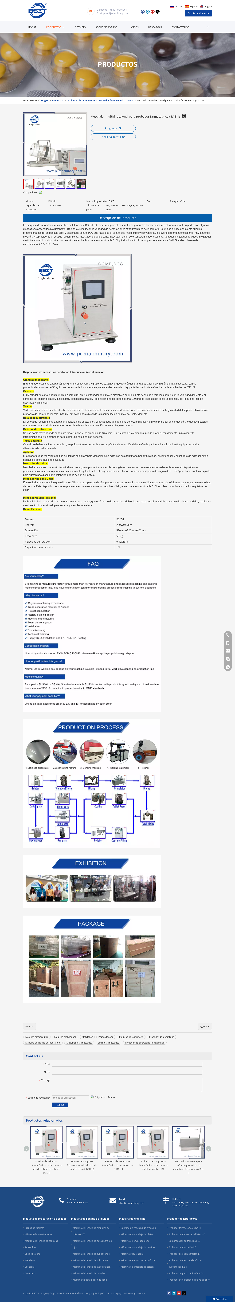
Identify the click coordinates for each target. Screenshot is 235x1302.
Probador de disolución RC (182, 1247)
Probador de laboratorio (161, 1036)
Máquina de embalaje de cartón (137, 1266)
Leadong (130, 1293)
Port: (149, 201)
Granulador (30, 1273)
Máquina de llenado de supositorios (91, 1253)
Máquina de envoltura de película (138, 1260)
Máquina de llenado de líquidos (90, 1218)
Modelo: (30, 201)
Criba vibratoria (32, 1253)
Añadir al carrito (111, 137)
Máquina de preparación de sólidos (44, 1218)
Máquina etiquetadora (132, 1253)
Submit (60, 1104)
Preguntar (111, 128)
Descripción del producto (117, 218)
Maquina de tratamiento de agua (90, 1279)
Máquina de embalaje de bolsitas (138, 1247)
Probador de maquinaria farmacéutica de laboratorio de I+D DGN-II (118, 1165)
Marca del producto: (96, 201)
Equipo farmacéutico (108, 1042)
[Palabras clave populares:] (208, 27)
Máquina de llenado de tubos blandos (92, 1266)
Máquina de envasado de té (135, 1240)
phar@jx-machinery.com (116, 13)
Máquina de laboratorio (131, 1036)
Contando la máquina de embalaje (138, 1227)
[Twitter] (158, 11)
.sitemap (140, 1293)
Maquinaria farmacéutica (79, 1042)
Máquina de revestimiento (38, 1234)
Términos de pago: (92, 207)
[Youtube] (153, 11)
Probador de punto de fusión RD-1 (186, 1273)
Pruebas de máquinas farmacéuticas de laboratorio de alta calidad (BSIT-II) (82, 1165)
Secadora (30, 1266)
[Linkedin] (148, 11)
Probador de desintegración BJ (184, 1253)
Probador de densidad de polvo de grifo (189, 1279)
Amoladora (30, 1247)
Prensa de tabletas (34, 1227)
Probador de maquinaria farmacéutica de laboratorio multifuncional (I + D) (153, 1165)
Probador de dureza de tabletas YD (187, 1234)
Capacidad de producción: (32, 207)
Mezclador (87, 1036)
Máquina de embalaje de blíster (137, 1234)
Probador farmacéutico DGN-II (185, 1227)
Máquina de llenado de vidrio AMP (90, 1260)
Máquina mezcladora (65, 1036)
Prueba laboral (105, 1036)
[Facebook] (143, 11)
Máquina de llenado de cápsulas (41, 1240)
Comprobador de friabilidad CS (184, 1240)
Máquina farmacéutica (36, 1036)
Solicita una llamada (198, 13)
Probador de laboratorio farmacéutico (144, 1042)
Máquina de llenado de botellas (89, 1273)
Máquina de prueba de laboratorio (43, 1042)
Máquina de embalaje (132, 1218)
